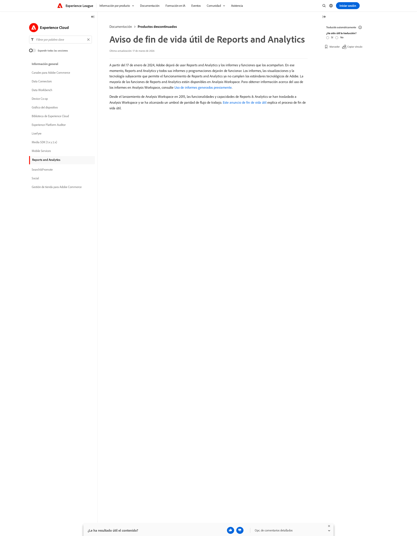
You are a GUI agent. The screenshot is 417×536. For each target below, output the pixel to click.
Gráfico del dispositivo (45, 107)
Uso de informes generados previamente (203, 87)
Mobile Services (41, 151)
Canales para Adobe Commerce (51, 73)
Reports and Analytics (46, 160)
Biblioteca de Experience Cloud (50, 116)
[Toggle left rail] (93, 17)
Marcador (334, 46)
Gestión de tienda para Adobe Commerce (57, 187)
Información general (45, 64)
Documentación (120, 26)
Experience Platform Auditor (49, 125)
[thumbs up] (230, 530)
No (341, 37)
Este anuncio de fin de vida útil (244, 102)
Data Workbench (42, 90)
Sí (332, 37)
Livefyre (36, 133)
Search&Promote (42, 169)
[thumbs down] (239, 530)
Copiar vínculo (354, 46)
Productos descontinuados (157, 26)
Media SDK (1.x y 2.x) (44, 142)
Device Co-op (40, 99)
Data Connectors (42, 81)
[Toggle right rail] (324, 17)
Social (35, 178)
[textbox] (60, 39)
